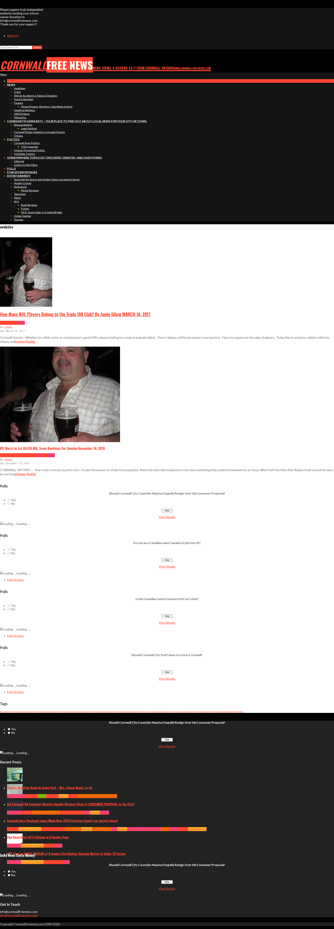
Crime (47, 862)
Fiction (216, 711)
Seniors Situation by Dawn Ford (97, 796)
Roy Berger (13, 711)
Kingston (86, 829)
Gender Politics (63, 711)
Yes (13, 500)
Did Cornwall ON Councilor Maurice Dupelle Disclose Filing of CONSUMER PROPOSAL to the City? (70, 804)
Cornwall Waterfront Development (200, 711)
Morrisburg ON (101, 829)
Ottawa (165, 829)
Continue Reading (25, 341)
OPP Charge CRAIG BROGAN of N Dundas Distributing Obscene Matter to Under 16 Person (66, 853)
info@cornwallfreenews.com (19, 915)
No (13, 503)
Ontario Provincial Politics (144, 829)
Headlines (6, 455)
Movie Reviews (120, 711)
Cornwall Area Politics (46, 813)
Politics (104, 813)
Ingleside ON (73, 829)
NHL (14, 323)
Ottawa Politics (108, 711)
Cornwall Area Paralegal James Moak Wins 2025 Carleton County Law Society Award (62, 820)
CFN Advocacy (96, 711)
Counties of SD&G (29, 829)
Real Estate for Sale (235, 711)
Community (19, 796)
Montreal (29, 455)
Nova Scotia (4, 711)
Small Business (197, 829)
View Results (167, 517)
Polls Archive (15, 580)
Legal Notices (23, 711)
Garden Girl (170, 711)
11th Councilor (180, 711)
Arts (9, 796)
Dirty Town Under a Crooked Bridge (151, 711)
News (38, 455)
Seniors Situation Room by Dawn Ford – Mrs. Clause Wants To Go (49, 787)
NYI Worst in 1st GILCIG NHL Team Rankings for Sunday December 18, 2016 (52, 448)
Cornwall (31, 796)
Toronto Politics (45, 711)
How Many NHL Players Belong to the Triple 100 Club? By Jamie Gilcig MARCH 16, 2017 (75, 314)
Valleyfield (223, 711)
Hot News (5, 323)
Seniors (73, 796)
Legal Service (34, 711)
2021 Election (131, 711)
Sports (21, 323)
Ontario (63, 796)
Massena (87, 711)
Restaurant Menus (76, 711)
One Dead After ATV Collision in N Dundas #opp (38, 837)
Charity (54, 711)
